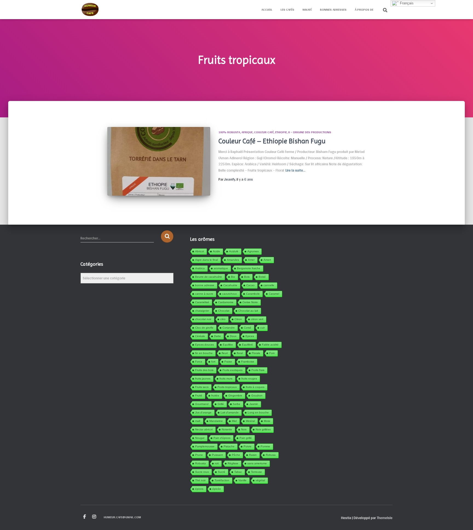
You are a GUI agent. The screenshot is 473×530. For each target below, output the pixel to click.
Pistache (229, 446)
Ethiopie (281, 132)
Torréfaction (222, 480)
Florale (256, 353)
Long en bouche (258, 412)
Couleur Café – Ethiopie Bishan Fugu (271, 141)
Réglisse (233, 463)
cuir (262, 327)
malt (197, 420)
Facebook (84, 517)
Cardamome (225, 302)
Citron (238, 319)
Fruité (198, 395)
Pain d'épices (222, 437)
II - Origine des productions (309, 132)
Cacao (250, 285)
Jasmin (253, 404)
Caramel (274, 293)
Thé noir (200, 480)
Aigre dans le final (206, 259)
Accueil (266, 10)
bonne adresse (204, 285)
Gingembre (235, 395)
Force (198, 361)
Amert (267, 259)
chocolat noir (203, 319)
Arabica (200, 268)
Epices (250, 336)
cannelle (269, 285)
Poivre (248, 446)
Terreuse (256, 471)
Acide (216, 251)
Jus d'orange (203, 412)
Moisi (267, 420)
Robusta (200, 463)
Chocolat (223, 310)
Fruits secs (202, 387)
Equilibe (228, 344)
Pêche (236, 454)
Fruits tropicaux (227, 387)
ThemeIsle (385, 517)
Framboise (247, 361)
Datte (217, 336)
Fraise (228, 361)
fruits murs (226, 378)
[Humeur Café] (89, 9)
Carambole (253, 293)
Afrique (247, 132)
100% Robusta (229, 132)
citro (223, 319)
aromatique (221, 268)
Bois (247, 276)
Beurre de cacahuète (208, 276)
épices (199, 488)
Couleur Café (264, 132)
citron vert (257, 319)
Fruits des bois (204, 370)
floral (240, 353)
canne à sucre (204, 293)
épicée (216, 488)
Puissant (217, 454)
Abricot (199, 251)
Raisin (253, 454)
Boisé (262, 276)
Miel (234, 420)
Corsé (247, 327)
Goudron (257, 395)
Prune (199, 454)
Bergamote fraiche (248, 268)
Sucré (221, 471)
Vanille (242, 480)
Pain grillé (246, 437)
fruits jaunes (202, 378)
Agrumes (253, 251)
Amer (251, 259)
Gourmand (202, 404)
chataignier (202, 310)
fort (213, 361)
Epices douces (204, 344)
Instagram (94, 517)
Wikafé (307, 10)
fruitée (215, 395)
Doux (233, 336)
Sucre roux (202, 471)
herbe (236, 404)
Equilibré (247, 344)
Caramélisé (202, 302)
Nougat (199, 437)
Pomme (265, 446)
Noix (244, 429)
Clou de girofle (204, 327)
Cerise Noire (250, 302)
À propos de (364, 10)
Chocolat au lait (248, 310)
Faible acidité (270, 344)
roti (217, 463)
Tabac (238, 471)
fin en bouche (204, 353)
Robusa (271, 454)
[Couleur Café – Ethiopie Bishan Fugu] (158, 161)
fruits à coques (255, 387)
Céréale (200, 336)
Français (406, 3)
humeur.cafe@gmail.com (122, 517)
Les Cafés (287, 10)
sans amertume (257, 463)
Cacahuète (230, 285)
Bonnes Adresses (333, 10)
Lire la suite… (295, 170)
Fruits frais (258, 370)
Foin (272, 353)
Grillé (221, 404)
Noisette (227, 429)
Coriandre (229, 327)
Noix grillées (263, 429)
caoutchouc (229, 293)
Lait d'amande (230, 412)
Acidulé (233, 251)
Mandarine (216, 420)
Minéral (250, 420)
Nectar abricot (204, 429)
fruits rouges (249, 378)
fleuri (225, 353)
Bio (233, 276)
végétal (260, 480)
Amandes (233, 259)
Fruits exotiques (233, 370)
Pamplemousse (205, 446)
